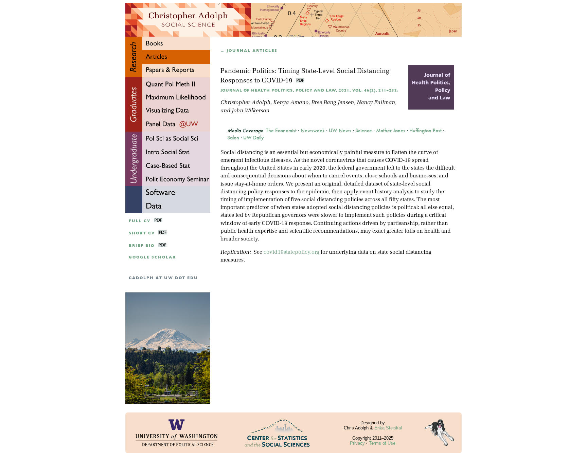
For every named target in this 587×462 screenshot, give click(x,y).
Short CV (142, 233)
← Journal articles (249, 51)
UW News (340, 131)
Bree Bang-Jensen (332, 102)
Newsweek (313, 131)
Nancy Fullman (376, 102)
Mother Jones (390, 131)
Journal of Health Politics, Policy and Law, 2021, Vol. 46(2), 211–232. (309, 90)
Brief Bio (142, 246)
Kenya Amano (290, 102)
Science (363, 131)
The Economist (281, 131)
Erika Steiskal (388, 427)
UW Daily (253, 138)
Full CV (139, 221)
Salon (233, 138)
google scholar (152, 257)
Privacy (357, 443)
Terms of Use (382, 443)
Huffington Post (425, 131)
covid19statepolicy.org (291, 252)
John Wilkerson (250, 111)
